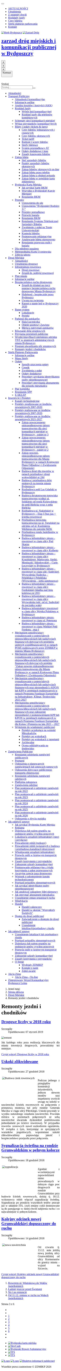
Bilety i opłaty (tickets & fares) (31, 126)
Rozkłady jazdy (16, 17)
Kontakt (12, 26)
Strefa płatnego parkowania (22, 23)
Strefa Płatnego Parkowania (23, 352)
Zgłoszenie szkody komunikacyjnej (34, 864)
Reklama (19, 827)
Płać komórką (22, 388)
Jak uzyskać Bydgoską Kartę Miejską (35, 824)
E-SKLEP (20, 395)
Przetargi (19, 760)
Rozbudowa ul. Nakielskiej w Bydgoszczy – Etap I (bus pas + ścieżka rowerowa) (39, 513)
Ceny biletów (15, 20)
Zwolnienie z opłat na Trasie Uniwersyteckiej (37, 229)
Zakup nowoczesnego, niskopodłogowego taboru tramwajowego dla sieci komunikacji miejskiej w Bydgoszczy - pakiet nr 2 (36, 443)
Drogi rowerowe (30, 270)
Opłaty (18, 361)
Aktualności (14, 93)
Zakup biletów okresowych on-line (40, 169)
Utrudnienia (14, 11)
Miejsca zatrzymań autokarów (38, 327)
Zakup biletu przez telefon (36, 172)
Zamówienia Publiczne (20, 751)
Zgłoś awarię (29, 971)
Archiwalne (28, 742)
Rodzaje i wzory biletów (35, 142)
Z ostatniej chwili (17, 14)
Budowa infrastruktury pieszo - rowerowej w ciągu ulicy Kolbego (40, 549)
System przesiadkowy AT (35, 148)
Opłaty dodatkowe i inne (35, 151)
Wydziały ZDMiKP (32, 964)
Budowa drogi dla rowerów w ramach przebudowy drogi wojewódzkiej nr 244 (38, 474)
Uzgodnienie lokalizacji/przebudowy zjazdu (38, 927)
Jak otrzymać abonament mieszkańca (34, 894)
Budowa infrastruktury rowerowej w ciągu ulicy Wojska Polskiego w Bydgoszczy (40, 611)
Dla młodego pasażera (27, 248)
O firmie (19, 961)
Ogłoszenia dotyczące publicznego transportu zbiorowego (33, 771)
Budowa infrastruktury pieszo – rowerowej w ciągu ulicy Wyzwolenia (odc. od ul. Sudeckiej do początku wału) (40, 601)
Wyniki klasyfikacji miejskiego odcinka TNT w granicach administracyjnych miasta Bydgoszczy (36, 340)
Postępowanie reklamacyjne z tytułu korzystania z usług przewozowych (34, 869)
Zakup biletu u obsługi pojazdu (38, 175)
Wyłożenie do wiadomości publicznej (35, 727)
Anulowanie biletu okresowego (38, 239)
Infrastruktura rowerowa (28, 266)
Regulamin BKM (31, 196)
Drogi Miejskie (16, 257)
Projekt (25, 315)
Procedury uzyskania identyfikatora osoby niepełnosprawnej (40, 378)
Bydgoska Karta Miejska (28, 184)
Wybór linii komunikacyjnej (37, 111)
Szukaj (5, 83)
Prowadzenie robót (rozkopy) (30, 843)
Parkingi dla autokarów (27, 318)
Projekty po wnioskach (34, 736)
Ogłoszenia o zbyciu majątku (30, 818)
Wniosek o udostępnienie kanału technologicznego (32, 878)
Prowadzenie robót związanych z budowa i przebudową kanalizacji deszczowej (37, 848)
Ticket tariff (28, 138)
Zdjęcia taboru (22, 254)
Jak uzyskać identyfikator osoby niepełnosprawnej (32, 887)
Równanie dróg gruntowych (30, 331)
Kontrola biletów (31, 233)
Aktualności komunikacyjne (30, 99)
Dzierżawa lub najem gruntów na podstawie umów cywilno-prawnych (34, 832)
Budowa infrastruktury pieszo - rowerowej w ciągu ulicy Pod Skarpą (38, 541)
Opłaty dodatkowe (32, 373)
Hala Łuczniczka (31, 321)
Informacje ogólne (24, 102)
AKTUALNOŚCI (18, 8)
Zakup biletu (21, 157)
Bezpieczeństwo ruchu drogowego (33, 282)
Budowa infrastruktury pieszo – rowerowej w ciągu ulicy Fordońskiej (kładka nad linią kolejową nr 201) (38, 588)
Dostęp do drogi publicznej (29, 916)
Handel (19, 903)
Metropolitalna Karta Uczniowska (33, 251)
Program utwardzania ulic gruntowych (35, 346)
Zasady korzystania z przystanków (33, 861)
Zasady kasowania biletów (36, 154)
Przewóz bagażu (30, 215)
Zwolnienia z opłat (32, 370)
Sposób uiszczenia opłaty (35, 364)
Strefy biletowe (30, 145)
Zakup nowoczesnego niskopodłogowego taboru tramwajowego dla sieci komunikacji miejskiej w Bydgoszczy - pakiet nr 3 (36, 428)
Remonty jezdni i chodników (30, 349)
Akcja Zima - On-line (26, 977)
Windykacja (21, 900)
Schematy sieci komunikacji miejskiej (35, 120)
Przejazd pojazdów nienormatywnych (35, 882)
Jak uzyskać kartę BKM (34, 187)
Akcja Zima (14, 974)
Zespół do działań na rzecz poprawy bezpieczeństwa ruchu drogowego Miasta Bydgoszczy (39, 288)
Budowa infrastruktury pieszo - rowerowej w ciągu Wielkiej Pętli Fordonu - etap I (39, 626)
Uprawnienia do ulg (32, 202)
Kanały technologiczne (27, 401)
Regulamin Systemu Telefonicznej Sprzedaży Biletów (40, 223)
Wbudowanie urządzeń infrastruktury (35, 852)
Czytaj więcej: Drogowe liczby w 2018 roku (25, 1054)
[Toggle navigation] (2, 3)
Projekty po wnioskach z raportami (40, 739)
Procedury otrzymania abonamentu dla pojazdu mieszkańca (40, 384)
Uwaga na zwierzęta (33, 300)
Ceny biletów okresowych (36, 135)
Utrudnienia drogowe (26, 263)
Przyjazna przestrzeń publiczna (31, 334)
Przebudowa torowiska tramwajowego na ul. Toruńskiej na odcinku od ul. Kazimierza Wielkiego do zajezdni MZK (40, 524)
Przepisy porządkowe (33, 212)
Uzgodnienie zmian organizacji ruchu (35, 897)
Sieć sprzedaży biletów (34, 160)
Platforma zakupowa (26, 782)
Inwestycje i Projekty (19, 398)
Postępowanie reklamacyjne (37, 236)
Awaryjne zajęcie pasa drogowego (33, 873)
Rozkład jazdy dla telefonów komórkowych (37, 116)
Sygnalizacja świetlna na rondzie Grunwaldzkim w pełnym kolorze (30, 1147)
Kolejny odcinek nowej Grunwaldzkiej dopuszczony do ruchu (28, 1223)
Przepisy (19, 199)
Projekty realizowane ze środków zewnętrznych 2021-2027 (32, 418)
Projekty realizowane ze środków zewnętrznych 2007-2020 (32, 412)
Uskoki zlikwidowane (19, 1061)
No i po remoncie (17, 1292)
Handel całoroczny (32, 907)
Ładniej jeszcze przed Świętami (25, 1289)
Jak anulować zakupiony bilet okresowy (36, 891)
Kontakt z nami (30, 967)
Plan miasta (21, 276)
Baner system (22, 309)
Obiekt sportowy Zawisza (35, 324)
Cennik (25, 367)
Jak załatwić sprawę (18, 821)
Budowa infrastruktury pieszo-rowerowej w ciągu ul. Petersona (39, 619)
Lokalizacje (28, 312)
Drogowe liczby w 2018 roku (26, 1021)
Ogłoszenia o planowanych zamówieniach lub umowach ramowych (36, 765)
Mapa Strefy (21, 358)
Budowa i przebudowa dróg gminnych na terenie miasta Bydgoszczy (37, 483)
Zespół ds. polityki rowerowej (38, 273)
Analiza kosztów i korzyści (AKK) (33, 105)
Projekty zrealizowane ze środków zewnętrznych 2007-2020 (33, 406)
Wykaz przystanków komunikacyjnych (36, 123)
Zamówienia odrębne (26, 785)
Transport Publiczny (19, 96)
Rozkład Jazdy (23, 108)
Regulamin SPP (23, 391)
